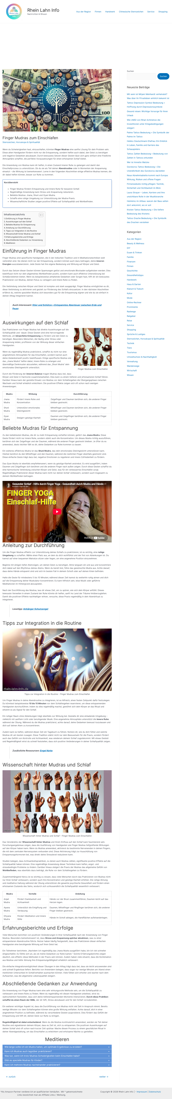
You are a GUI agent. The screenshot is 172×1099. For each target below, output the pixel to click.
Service (150, 11)
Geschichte (132, 270)
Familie (130, 257)
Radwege (131, 311)
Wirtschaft (132, 370)
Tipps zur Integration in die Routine (21, 231)
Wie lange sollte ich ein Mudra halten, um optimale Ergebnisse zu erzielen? (43, 1047)
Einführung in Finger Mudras (18, 218)
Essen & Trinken (134, 252)
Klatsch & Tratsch (135, 289)
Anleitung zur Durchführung (18, 228)
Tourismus (132, 352)
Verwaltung (132, 361)
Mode (129, 298)
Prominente (132, 307)
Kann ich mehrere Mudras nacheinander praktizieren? (32, 1064)
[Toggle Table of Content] (40, 215)
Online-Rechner (134, 302)
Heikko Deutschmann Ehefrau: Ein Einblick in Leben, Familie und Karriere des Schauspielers (147, 145)
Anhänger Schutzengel (35, 609)
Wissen (130, 375)
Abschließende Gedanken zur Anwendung (24, 240)
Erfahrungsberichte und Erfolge (19, 237)
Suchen (130, 71)
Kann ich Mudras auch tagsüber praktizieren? (28, 1051)
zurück (10, 1076)
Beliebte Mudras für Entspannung (20, 225)
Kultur (129, 293)
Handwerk (110, 11)
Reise (129, 320)
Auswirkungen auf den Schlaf (19, 221)
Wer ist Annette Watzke (138, 162)
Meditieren (10, 243)
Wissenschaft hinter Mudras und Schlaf (23, 234)
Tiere (129, 348)
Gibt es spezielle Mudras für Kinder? (23, 1060)
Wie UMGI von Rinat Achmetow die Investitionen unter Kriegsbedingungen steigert (145, 124)
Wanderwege (133, 366)
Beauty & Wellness (135, 243)
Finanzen (131, 261)
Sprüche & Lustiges (136, 334)
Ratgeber (131, 316)
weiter (103, 1076)
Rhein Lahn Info (43, 10)
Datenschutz (155, 1091)
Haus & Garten (134, 284)
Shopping (162, 11)
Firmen (98, 11)
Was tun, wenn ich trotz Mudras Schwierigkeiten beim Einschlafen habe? (42, 1056)
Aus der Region (83, 11)
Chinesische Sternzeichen (131, 11)
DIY (128, 248)
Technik (130, 343)
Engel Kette (46, 750)
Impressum (142, 1091)
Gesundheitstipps (135, 275)
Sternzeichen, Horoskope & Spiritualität (21, 142)
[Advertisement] (86, 42)
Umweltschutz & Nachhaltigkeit (142, 357)
